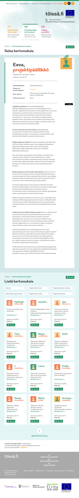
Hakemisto (35, 4)
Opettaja (19, 302)
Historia (32, 89)
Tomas (17, 398)
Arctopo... (67, 398)
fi (69, 3)
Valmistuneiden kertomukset (21, 46)
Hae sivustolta (47, 20)
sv (73, 3)
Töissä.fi (7, 46)
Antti (65, 334)
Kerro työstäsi (58, 4)
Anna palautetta (46, 4)
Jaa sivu (71, 47)
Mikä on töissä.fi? (11, 4)
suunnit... (43, 302)
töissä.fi (54, 14)
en (65, 3)
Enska (65, 366)
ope (64, 302)
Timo (17, 334)
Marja (41, 334)
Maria (41, 398)
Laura (41, 366)
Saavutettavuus (24, 4)
